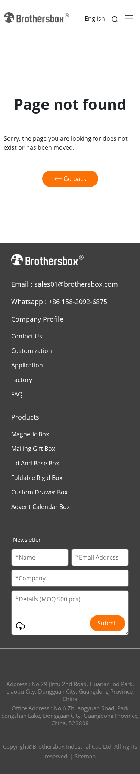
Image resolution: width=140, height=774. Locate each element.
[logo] (37, 18)
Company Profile (37, 319)
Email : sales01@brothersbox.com (64, 284)
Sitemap (85, 756)
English (95, 19)
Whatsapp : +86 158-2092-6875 (59, 301)
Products (25, 417)
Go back (74, 179)
